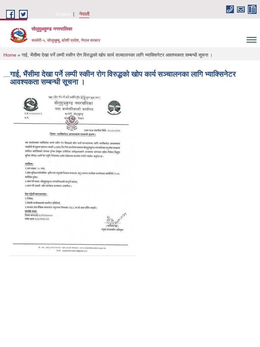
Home (9, 55)
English (64, 14)
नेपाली (84, 14)
